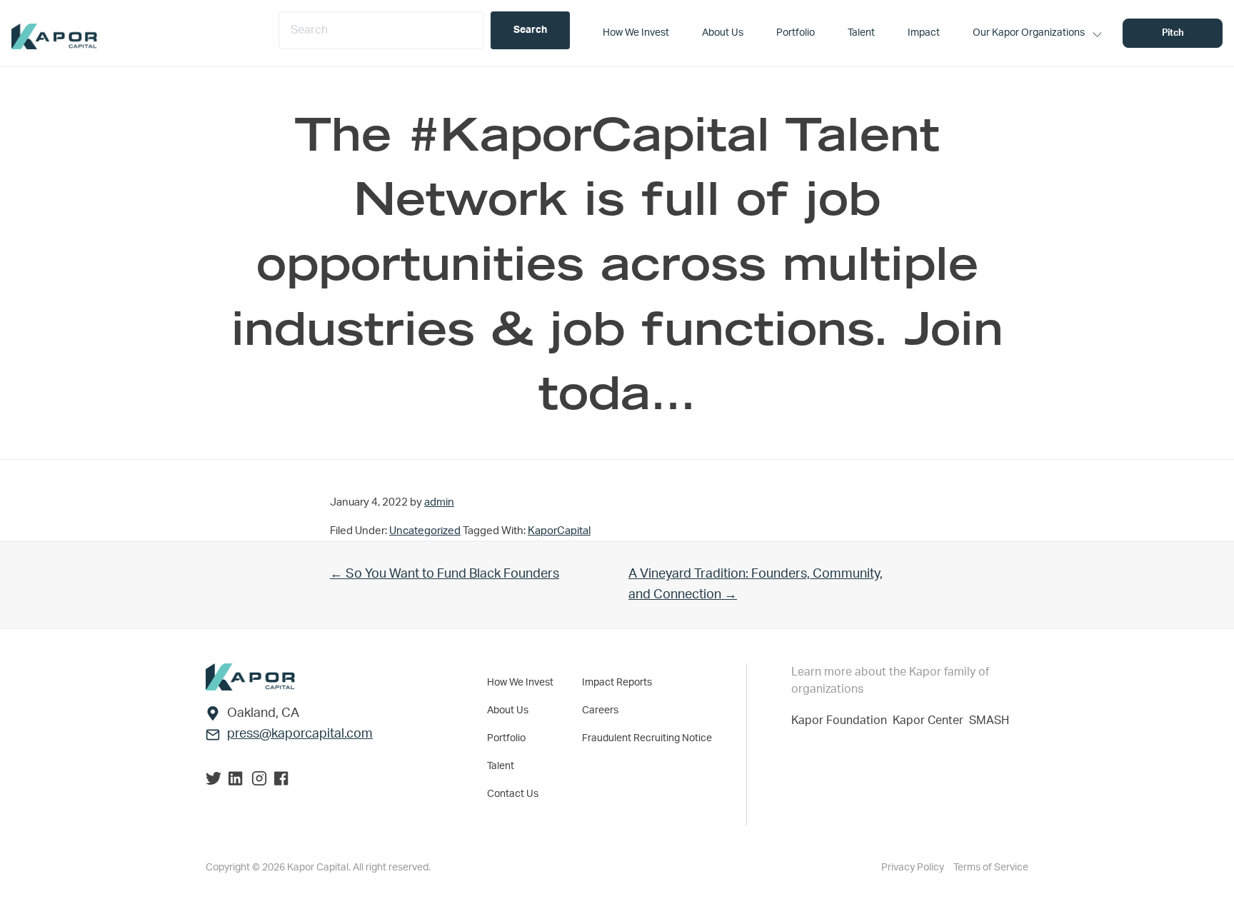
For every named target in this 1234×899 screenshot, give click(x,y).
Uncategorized (425, 531)
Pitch (1173, 33)
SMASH (989, 720)
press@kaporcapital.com (300, 734)
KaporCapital (559, 531)
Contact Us (512, 794)
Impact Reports (617, 683)
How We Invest (520, 683)
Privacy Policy (913, 868)
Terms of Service (990, 868)
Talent (500, 766)
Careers (600, 710)
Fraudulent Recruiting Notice (647, 738)
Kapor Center (931, 720)
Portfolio (506, 738)
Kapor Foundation (842, 720)
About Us (507, 710)
